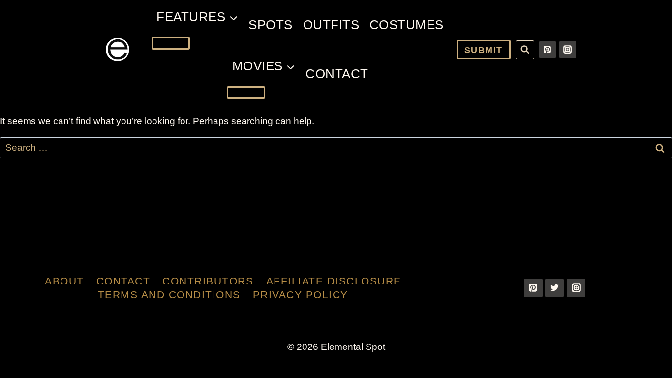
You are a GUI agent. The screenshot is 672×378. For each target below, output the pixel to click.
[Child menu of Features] (171, 43)
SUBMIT (483, 50)
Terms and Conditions (169, 294)
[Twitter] (554, 288)
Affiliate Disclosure (333, 280)
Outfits (331, 24)
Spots (270, 24)
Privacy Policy (300, 294)
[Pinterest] (547, 49)
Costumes (406, 24)
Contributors (207, 280)
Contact (336, 73)
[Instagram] (567, 49)
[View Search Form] (525, 49)
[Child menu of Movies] (246, 92)
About (64, 280)
